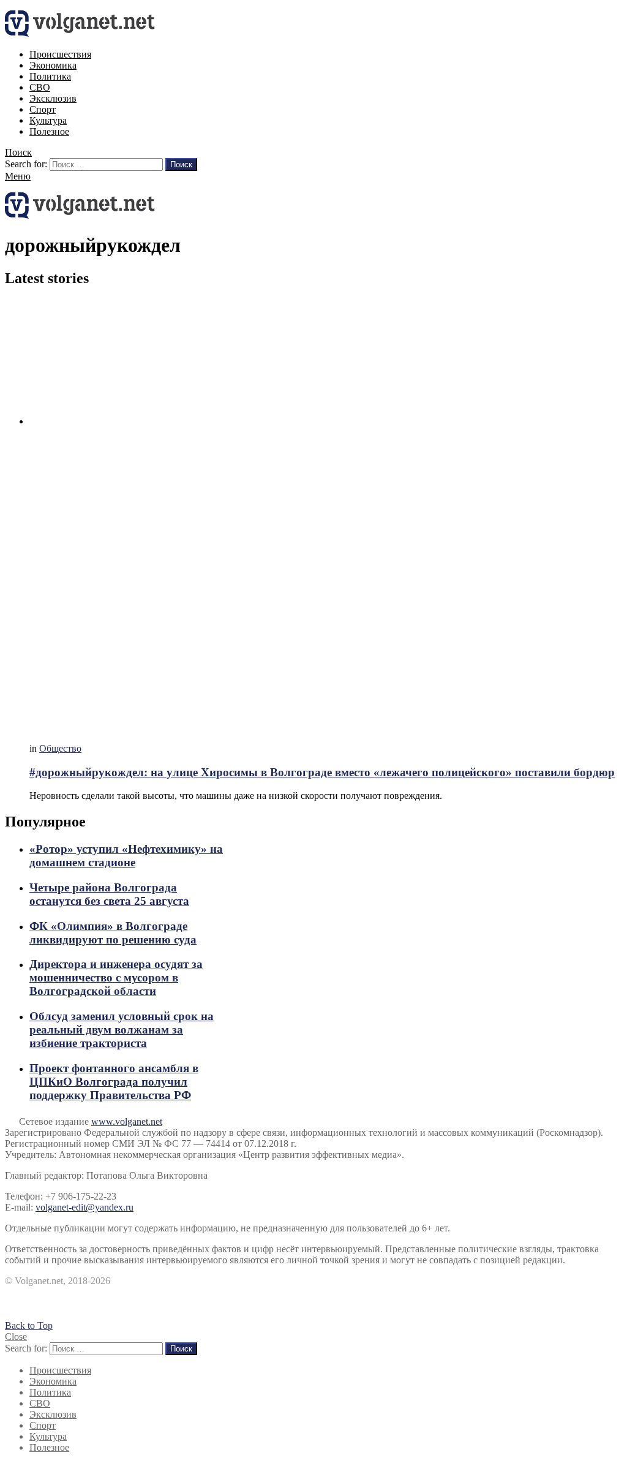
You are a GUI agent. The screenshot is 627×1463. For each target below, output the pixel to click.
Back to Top (29, 1325)
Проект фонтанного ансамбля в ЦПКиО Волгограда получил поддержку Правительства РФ (113, 1082)
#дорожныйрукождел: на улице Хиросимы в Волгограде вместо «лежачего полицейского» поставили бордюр (322, 772)
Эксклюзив (53, 98)
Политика (50, 76)
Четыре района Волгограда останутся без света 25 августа (109, 894)
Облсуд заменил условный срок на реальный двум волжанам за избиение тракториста (121, 1029)
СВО (39, 87)
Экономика (53, 65)
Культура (48, 120)
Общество (60, 748)
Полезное (49, 131)
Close (16, 1336)
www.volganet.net (126, 1121)
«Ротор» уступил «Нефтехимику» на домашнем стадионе (126, 855)
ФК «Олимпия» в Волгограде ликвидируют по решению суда (113, 933)
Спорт (42, 109)
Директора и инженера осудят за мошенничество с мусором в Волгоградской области (116, 977)
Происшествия (60, 54)
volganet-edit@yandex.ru (84, 1207)
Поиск (181, 164)
